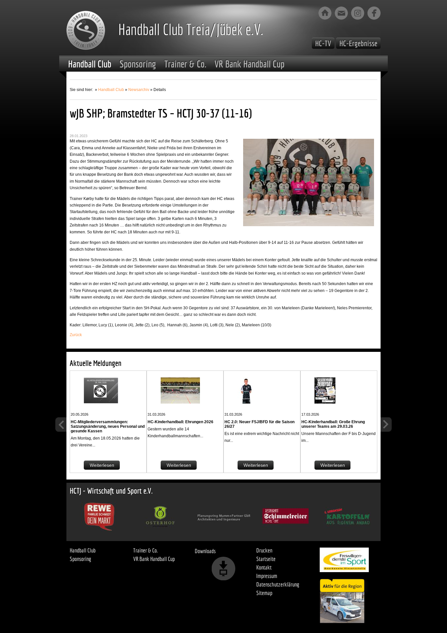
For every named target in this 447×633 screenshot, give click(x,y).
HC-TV (323, 43)
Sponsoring (137, 63)
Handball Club (89, 63)
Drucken (264, 550)
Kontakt (264, 567)
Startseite (266, 558)
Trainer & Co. (185, 63)
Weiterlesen (102, 465)
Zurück (76, 335)
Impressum (266, 575)
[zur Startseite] (324, 13)
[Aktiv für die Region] (344, 599)
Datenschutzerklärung (277, 584)
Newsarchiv (138, 89)
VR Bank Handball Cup (249, 63)
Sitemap (264, 592)
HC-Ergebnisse (358, 43)
